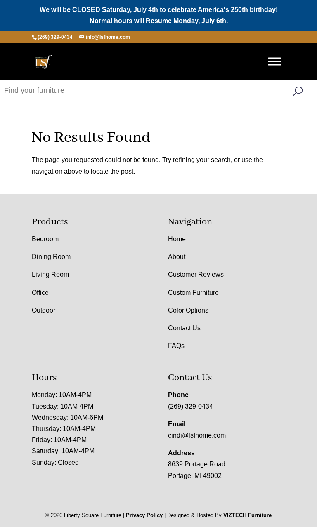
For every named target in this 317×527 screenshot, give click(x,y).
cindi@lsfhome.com (197, 435)
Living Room (50, 274)
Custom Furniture (193, 292)
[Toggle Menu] (274, 62)
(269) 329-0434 (190, 406)
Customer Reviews (196, 274)
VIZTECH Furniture (247, 515)
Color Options (188, 310)
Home (177, 238)
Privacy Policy (144, 515)
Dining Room (51, 256)
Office (40, 292)
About (176, 256)
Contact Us (184, 328)
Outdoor (43, 310)
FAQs (176, 345)
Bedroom (45, 238)
